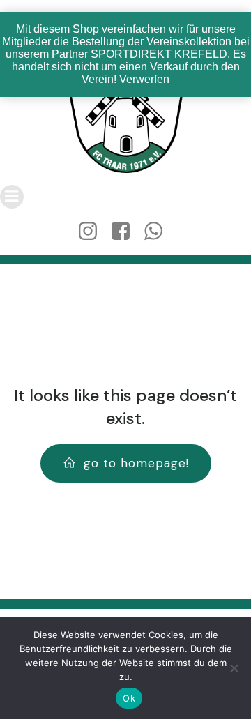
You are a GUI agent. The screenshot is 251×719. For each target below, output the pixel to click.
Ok (129, 698)
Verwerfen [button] (144, 79)
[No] (234, 668)
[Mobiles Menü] (12, 197)
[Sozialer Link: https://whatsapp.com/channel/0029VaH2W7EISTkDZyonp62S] (158, 231)
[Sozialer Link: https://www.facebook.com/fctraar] (125, 231)
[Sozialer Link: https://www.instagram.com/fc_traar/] (93, 231)
